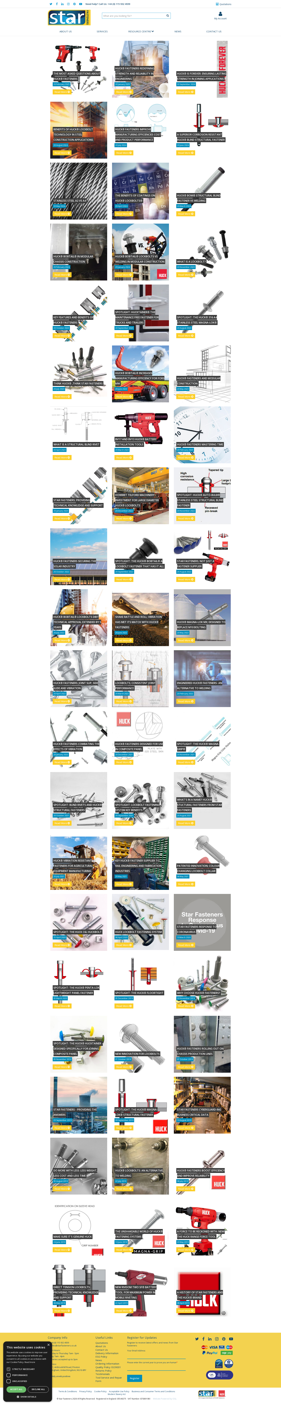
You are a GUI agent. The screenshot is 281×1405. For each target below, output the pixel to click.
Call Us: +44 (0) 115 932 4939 (108, 4)
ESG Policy (101, 1356)
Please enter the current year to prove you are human (152, 1362)
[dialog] (27, 1371)
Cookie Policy (100, 1391)
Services (102, 31)
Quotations (225, 4)
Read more (30, 1362)
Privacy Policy (85, 1391)
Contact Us (213, 31)
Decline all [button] (38, 1389)
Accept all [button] (16, 1389)
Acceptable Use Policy (119, 1391)
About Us (66, 31)
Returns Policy (103, 1370)
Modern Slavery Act (117, 1394)
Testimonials (102, 1374)
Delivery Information (106, 1353)
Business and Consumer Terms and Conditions (153, 1391)
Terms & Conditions (68, 1391)
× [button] (48, 1345)
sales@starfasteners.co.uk (63, 1345)
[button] (28, 1396)
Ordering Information (107, 1363)
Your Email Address (136, 1350)
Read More (61, 91)
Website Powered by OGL (165, 1398)
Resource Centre (139, 31)
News (177, 31)
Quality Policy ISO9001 (108, 1367)
